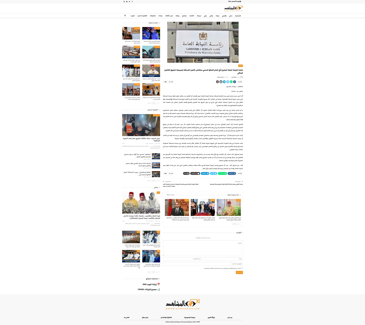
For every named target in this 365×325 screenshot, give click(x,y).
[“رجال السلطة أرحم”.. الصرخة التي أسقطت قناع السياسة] (131, 33)
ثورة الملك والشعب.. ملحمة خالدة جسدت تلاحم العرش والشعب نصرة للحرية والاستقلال (142, 217)
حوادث (160, 15)
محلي (230, 15)
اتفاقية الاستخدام (166, 317)
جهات (217, 15)
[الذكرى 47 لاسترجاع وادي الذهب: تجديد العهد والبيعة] (151, 237)
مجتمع (184, 15)
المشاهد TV (157, 28)
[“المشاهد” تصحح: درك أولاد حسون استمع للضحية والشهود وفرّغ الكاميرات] (156, 156)
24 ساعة (240, 66)
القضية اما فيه (142, 15)
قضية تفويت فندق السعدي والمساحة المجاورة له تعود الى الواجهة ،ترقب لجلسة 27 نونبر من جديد (180, 185)
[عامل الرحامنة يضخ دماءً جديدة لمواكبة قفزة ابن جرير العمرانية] (151, 89)
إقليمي (224, 15)
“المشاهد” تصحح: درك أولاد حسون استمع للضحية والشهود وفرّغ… (137, 155)
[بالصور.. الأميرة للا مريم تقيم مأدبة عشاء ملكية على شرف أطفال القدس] (203, 207)
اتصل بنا (126, 317)
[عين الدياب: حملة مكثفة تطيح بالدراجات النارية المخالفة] (141, 125)
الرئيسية (238, 15)
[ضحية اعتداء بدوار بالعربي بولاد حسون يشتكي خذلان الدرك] (156, 165)
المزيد (133, 15)
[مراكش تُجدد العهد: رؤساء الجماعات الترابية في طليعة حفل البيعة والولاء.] (131, 237)
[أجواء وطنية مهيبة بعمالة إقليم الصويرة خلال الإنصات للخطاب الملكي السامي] (151, 256)
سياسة (199, 15)
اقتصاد (191, 15)
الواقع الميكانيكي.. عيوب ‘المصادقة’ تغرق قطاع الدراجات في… (137, 173)
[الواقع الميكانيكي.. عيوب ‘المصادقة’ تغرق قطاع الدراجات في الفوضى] (156, 174)
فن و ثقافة (169, 15)
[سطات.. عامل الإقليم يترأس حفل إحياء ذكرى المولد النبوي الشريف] (151, 71)
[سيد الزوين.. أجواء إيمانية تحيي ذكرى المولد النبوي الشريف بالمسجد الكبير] (131, 52)
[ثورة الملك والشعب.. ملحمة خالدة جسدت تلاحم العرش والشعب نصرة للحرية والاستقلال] (141, 202)
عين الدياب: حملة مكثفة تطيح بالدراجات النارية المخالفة (141, 140)
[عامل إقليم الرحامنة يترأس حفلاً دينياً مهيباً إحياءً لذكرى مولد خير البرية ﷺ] (131, 71)
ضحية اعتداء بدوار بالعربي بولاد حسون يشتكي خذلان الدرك (138, 164)
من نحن (229, 317)
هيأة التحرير (211, 317)
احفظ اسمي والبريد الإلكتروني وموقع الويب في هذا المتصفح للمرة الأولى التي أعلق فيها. (222, 268)
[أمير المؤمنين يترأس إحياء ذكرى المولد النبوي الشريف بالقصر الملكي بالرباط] (229, 207)
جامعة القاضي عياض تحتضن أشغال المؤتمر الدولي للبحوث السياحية (226, 184)
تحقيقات (153, 15)
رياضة (177, 15)
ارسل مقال (145, 317)
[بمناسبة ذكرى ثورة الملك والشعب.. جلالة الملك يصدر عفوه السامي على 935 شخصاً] (177, 207)
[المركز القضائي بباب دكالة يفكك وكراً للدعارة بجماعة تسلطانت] (151, 33)
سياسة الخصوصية (189, 317)
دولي (205, 15)
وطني (211, 15)
